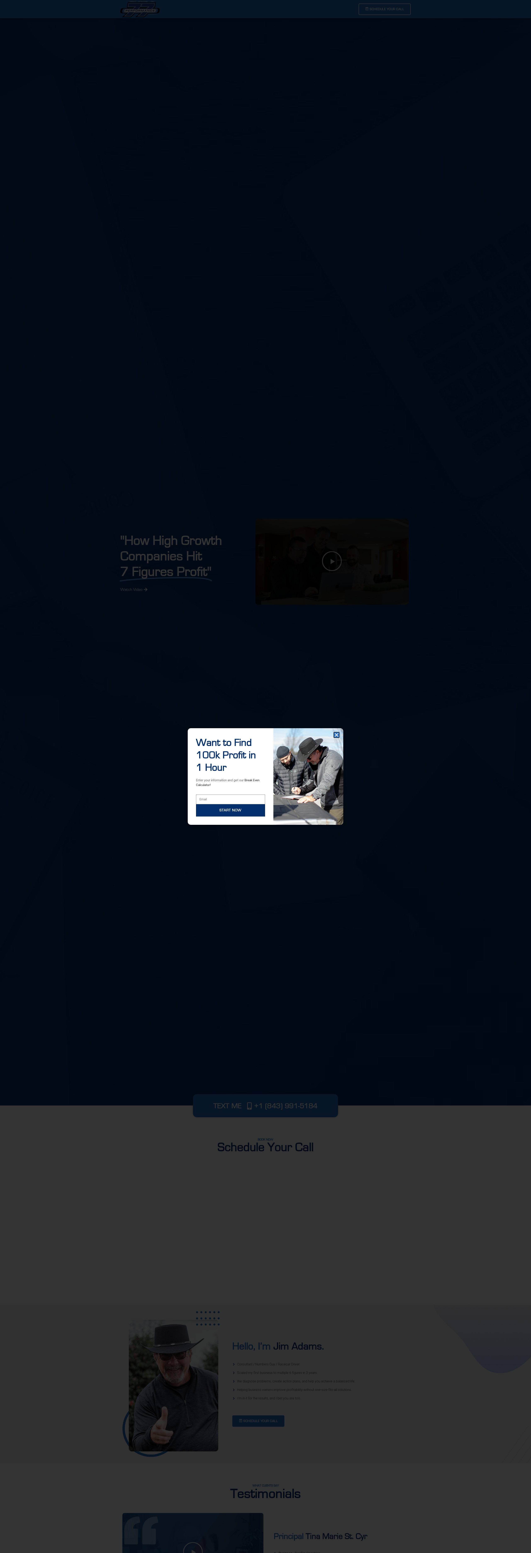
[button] (336, 735)
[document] (265, 776)
